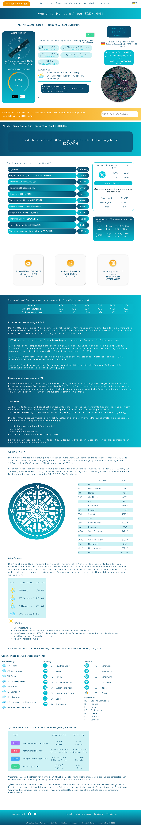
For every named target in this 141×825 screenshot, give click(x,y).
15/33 (22, 96)
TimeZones (111, 814)
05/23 (15, 96)
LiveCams (98, 814)
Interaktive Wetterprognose (78, 814)
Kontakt (64, 823)
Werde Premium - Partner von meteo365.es (42, 823)
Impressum (74, 823)
